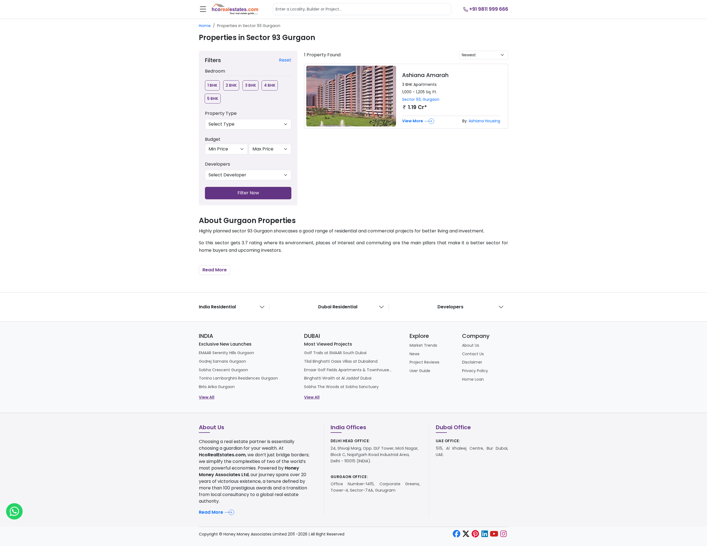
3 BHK (250, 85)
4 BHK (269, 85)
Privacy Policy (475, 370)
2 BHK (231, 85)
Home (205, 25)
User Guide (420, 370)
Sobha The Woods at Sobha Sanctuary (341, 386)
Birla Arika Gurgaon (217, 386)
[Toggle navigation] (203, 9)
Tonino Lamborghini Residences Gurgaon (238, 378)
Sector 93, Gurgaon (420, 99)
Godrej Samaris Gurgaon (222, 361)
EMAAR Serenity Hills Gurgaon (226, 353)
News (415, 354)
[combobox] (362, 9)
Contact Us (473, 354)
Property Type (221, 113)
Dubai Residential (337, 307)
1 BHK (212, 85)
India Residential (217, 307)
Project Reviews (424, 362)
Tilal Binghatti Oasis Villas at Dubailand (341, 361)
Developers (217, 164)
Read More (214, 270)
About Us (470, 345)
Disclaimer (472, 362)
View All (206, 397)
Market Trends (423, 345)
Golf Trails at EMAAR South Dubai (335, 353)
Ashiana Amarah (425, 75)
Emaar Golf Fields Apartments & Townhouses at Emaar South (348, 370)
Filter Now (248, 193)
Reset (285, 60)
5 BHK (212, 98)
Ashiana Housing (484, 121)
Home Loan (473, 379)
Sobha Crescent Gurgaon (223, 370)
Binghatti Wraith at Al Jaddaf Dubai (337, 378)
